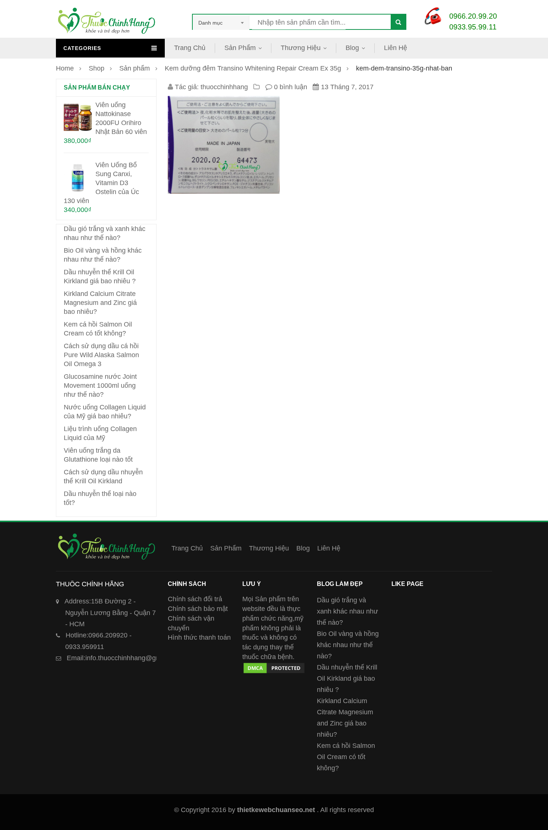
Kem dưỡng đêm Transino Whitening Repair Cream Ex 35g (253, 68)
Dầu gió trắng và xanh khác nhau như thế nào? (347, 611)
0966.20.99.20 (473, 16)
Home (65, 68)
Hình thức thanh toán (199, 637)
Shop (96, 68)
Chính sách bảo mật (198, 608)
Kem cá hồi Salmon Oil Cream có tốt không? (346, 757)
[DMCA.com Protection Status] (274, 666)
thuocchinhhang (224, 87)
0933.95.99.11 (473, 27)
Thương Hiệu (301, 48)
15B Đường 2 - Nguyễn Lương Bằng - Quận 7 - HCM (110, 612)
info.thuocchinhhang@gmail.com (125, 658)
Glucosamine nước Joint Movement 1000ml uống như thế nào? (100, 385)
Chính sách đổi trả (195, 599)
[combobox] (221, 22)
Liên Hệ (395, 48)
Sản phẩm (134, 68)
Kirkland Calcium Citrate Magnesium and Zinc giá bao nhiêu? (100, 302)
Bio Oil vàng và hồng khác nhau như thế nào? (348, 645)
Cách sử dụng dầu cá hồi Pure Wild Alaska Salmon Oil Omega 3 (101, 355)
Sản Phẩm (240, 48)
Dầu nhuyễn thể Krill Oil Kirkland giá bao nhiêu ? (347, 678)
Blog (352, 48)
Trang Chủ (189, 48)
